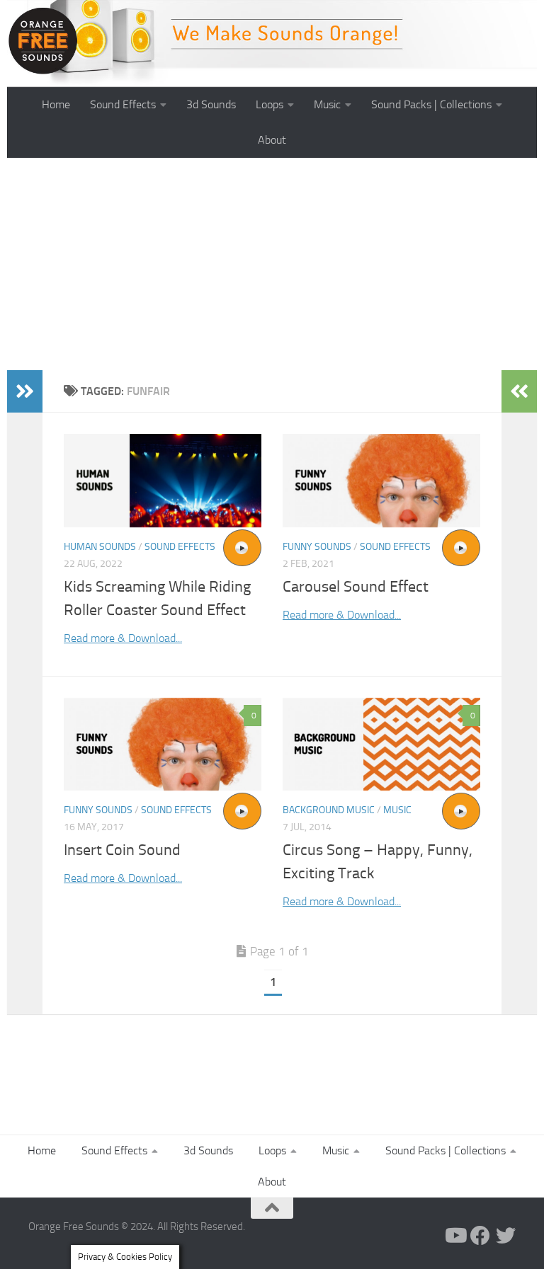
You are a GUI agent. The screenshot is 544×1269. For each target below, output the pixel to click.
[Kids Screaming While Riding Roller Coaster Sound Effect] (162, 480)
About (272, 140)
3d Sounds (211, 104)
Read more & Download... (123, 638)
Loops (269, 104)
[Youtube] (455, 1236)
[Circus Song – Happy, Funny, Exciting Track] (381, 744)
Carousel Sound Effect (356, 587)
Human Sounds (100, 547)
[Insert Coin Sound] (162, 744)
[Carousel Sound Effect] (381, 480)
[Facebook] (480, 1236)
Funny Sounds (317, 547)
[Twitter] (506, 1236)
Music (327, 104)
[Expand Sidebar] (24, 391)
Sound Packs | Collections (431, 104)
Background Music (329, 810)
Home (56, 104)
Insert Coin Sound (122, 850)
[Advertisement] (272, 264)
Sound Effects (123, 104)
